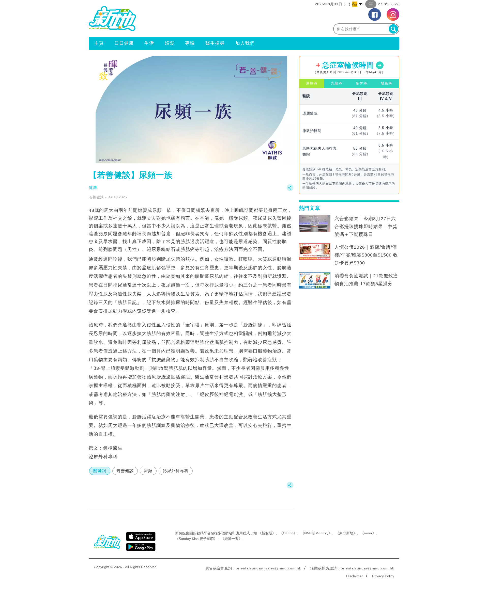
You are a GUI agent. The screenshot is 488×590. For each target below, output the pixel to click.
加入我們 (245, 43)
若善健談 (96, 197)
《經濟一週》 (231, 539)
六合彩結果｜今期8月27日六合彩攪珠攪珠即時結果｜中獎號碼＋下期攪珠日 (365, 226)
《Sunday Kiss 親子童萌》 (196, 539)
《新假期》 (267, 533)
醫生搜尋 (215, 43)
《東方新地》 (346, 533)
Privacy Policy (383, 576)
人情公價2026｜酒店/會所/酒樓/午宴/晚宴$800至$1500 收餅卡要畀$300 (366, 255)
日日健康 (124, 43)
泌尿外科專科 (176, 471)
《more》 (368, 533)
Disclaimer (354, 576)
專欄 (190, 43)
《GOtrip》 (288, 533)
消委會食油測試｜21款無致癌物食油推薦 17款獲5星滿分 (366, 279)
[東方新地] (166, 18)
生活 (149, 43)
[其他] (290, 190)
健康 (93, 187)
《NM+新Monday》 (316, 533)
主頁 (99, 43)
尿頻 (148, 471)
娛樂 (169, 43)
